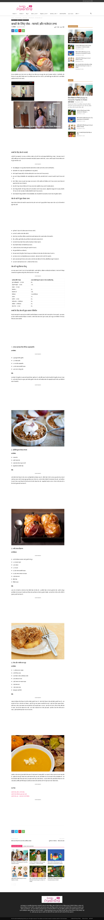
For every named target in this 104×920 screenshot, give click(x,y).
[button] (91, 13)
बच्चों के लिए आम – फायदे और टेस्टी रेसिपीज (20, 796)
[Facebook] (12, 30)
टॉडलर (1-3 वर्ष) (34, 14)
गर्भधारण (14, 14)
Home (12, 17)
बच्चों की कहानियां (63, 14)
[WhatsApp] (23, 30)
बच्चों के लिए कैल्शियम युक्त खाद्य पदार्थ (19, 794)
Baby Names (70, 14)
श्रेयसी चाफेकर (72, 42)
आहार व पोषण (25, 17)
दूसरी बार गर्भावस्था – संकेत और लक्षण (56, 841)
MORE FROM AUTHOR (28, 846)
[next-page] (15, 884)
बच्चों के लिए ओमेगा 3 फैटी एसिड (17, 792)
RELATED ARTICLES (16, 846)
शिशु (27, 14)
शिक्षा (69, 95)
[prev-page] (12, 884)
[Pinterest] (19, 30)
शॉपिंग (77, 14)
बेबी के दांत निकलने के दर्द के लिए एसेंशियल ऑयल (21, 841)
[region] (38, 139)
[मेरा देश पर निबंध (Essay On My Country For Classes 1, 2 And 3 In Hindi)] (38, 855)
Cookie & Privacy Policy (76, 918)
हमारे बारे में (91, 918)
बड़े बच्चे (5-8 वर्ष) (53, 14)
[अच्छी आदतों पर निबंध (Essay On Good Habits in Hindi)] (19, 871)
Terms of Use (85, 918)
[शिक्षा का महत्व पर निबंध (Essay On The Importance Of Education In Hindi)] (56, 855)
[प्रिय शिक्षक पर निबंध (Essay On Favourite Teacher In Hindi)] (19, 855)
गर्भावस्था (21, 14)
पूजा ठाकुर (14, 26)
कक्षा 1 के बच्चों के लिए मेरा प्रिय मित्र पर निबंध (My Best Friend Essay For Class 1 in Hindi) (38, 880)
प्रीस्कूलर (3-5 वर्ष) (43, 14)
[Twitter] (16, 30)
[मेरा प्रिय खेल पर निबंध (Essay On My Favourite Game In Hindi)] (56, 871)
